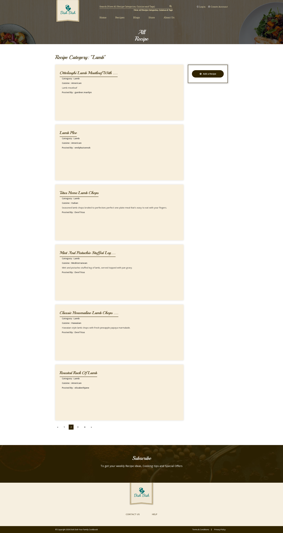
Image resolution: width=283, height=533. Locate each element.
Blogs (136, 17)
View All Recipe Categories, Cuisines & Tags (152, 10)
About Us (169, 17)
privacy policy (220, 529)
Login (202, 7)
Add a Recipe (209, 73)
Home (102, 17)
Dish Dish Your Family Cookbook (84, 529)
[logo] (67, 11)
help (154, 514)
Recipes (119, 17)
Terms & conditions (200, 529)
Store (152, 17)
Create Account (219, 7)
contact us (133, 514)
